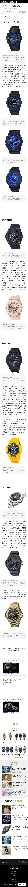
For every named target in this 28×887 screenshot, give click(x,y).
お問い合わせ (14, 873)
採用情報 (14, 881)
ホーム (3, 8)
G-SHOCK (5, 16)
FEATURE (7, 8)
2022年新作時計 (13, 8)
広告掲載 (14, 879)
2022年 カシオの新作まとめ (7, 754)
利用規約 (14, 875)
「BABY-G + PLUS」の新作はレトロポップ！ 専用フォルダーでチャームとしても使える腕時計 (19, 791)
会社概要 (14, 871)
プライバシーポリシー (14, 877)
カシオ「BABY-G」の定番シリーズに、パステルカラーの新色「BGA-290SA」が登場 (19, 784)
